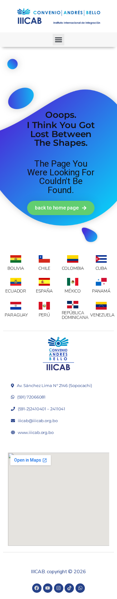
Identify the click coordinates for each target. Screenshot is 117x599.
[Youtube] (47, 588)
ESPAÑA (44, 291)
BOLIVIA (15, 268)
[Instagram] (58, 588)
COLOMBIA (73, 268)
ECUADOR (15, 291)
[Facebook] (36, 588)
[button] (59, 40)
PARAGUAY (16, 315)
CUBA (101, 268)
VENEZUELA (102, 315)
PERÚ (44, 315)
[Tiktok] (69, 588)
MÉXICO (72, 291)
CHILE (44, 268)
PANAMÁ (101, 291)
